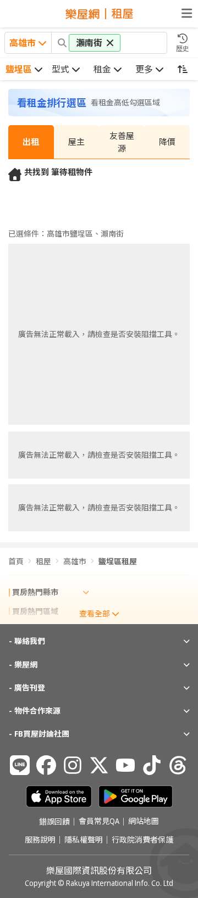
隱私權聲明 (83, 840)
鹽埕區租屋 (117, 561)
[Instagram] (72, 765)
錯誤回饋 (54, 821)
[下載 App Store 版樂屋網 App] (59, 796)
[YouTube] (125, 765)
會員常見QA (99, 821)
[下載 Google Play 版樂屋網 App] (135, 796)
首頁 (16, 561)
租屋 (43, 561)
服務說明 (40, 840)
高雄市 (74, 561)
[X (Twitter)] (99, 765)
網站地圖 (143, 821)
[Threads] (178, 765)
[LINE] (20, 765)
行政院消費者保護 (142, 840)
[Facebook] (46, 765)
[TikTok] (152, 765)
